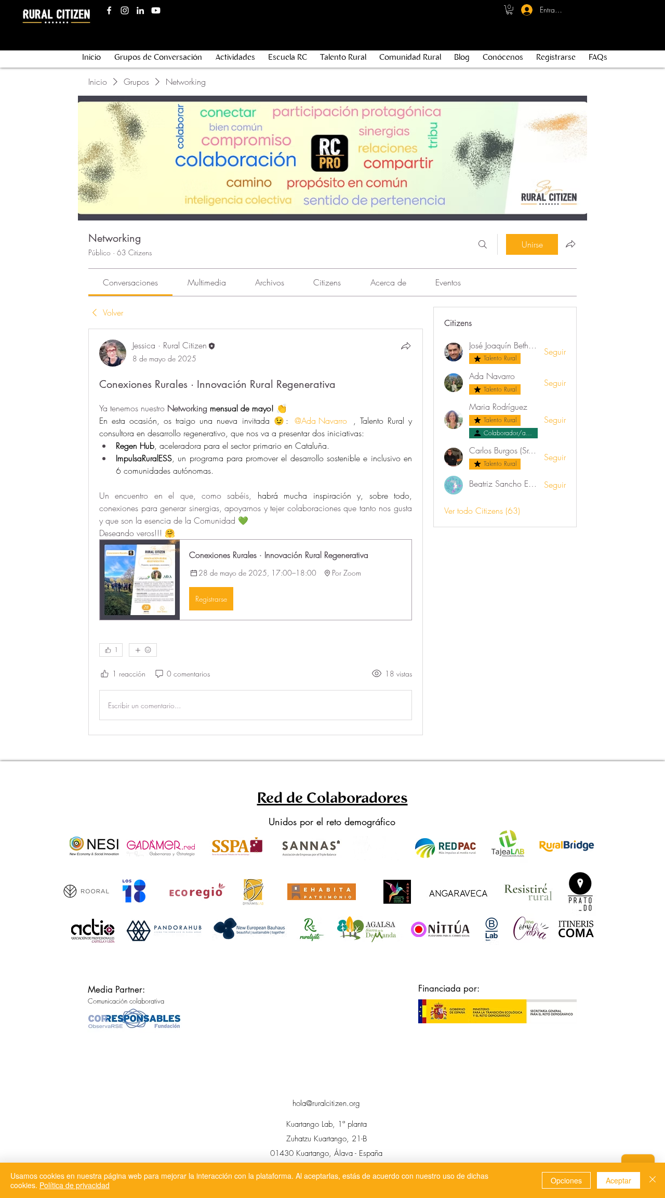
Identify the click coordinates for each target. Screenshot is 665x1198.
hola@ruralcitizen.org (326, 1103)
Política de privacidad (74, 1185)
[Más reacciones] (143, 650)
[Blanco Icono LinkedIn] (140, 10)
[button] (509, 10)
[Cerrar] (652, 1180)
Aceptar (618, 1180)
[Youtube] (156, 10)
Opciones (566, 1180)
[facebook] (109, 10)
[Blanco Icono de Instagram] (124, 10)
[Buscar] (482, 244)
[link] (130, 282)
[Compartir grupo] (570, 244)
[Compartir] (406, 346)
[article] (255, 532)
